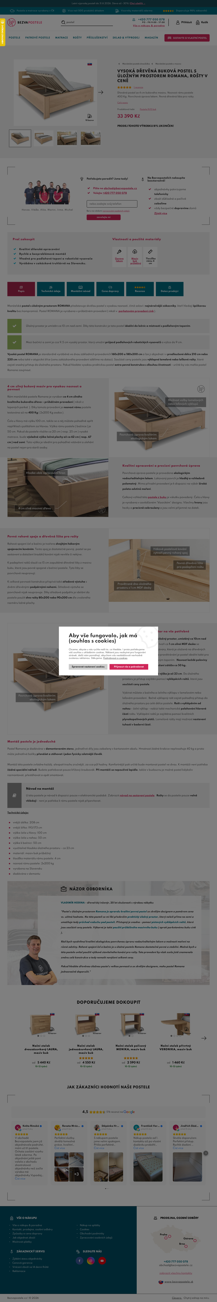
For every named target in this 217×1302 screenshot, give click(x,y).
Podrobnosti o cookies (115, 658)
